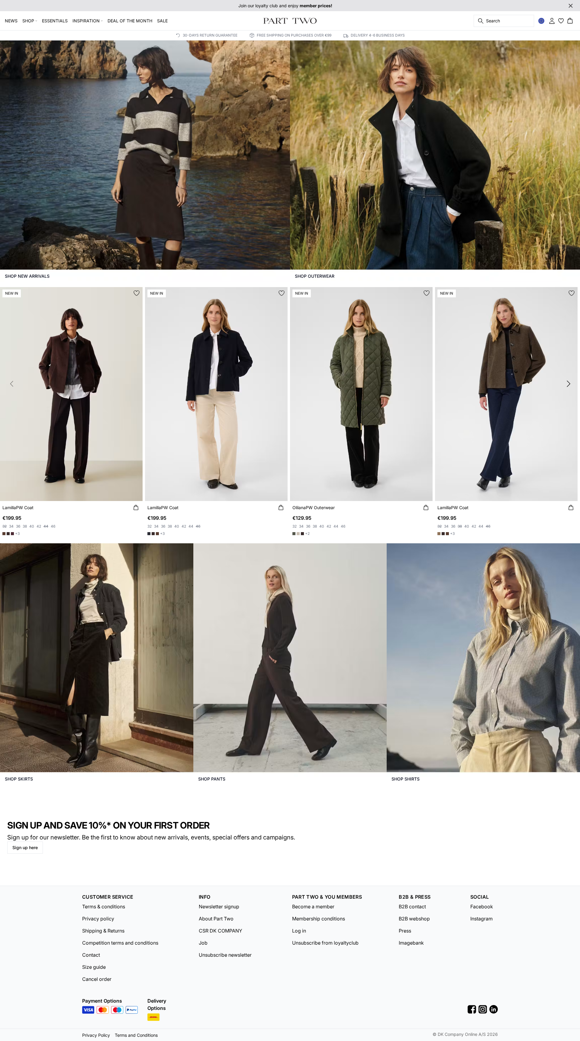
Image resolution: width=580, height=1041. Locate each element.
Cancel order (96, 979)
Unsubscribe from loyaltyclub (325, 943)
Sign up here (25, 847)
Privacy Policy (96, 1035)
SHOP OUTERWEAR (314, 276)
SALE (162, 20)
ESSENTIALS (55, 20)
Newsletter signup (219, 907)
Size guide (94, 967)
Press (405, 931)
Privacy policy (98, 919)
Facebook (481, 907)
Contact (91, 955)
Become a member (313, 907)
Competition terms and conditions (120, 943)
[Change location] (541, 21)
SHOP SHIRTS (406, 778)
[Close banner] (570, 5)
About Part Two (216, 919)
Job (203, 943)
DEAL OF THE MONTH (130, 20)
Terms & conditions (103, 907)
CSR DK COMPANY (220, 931)
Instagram (481, 919)
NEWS (11, 20)
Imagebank (411, 943)
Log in (299, 931)
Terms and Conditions (136, 1035)
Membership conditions (318, 919)
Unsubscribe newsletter (225, 955)
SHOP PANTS (211, 778)
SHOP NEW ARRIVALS (27, 276)
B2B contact (412, 907)
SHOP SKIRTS (19, 778)
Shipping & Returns (103, 931)
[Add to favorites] (136, 293)
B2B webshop (414, 919)
